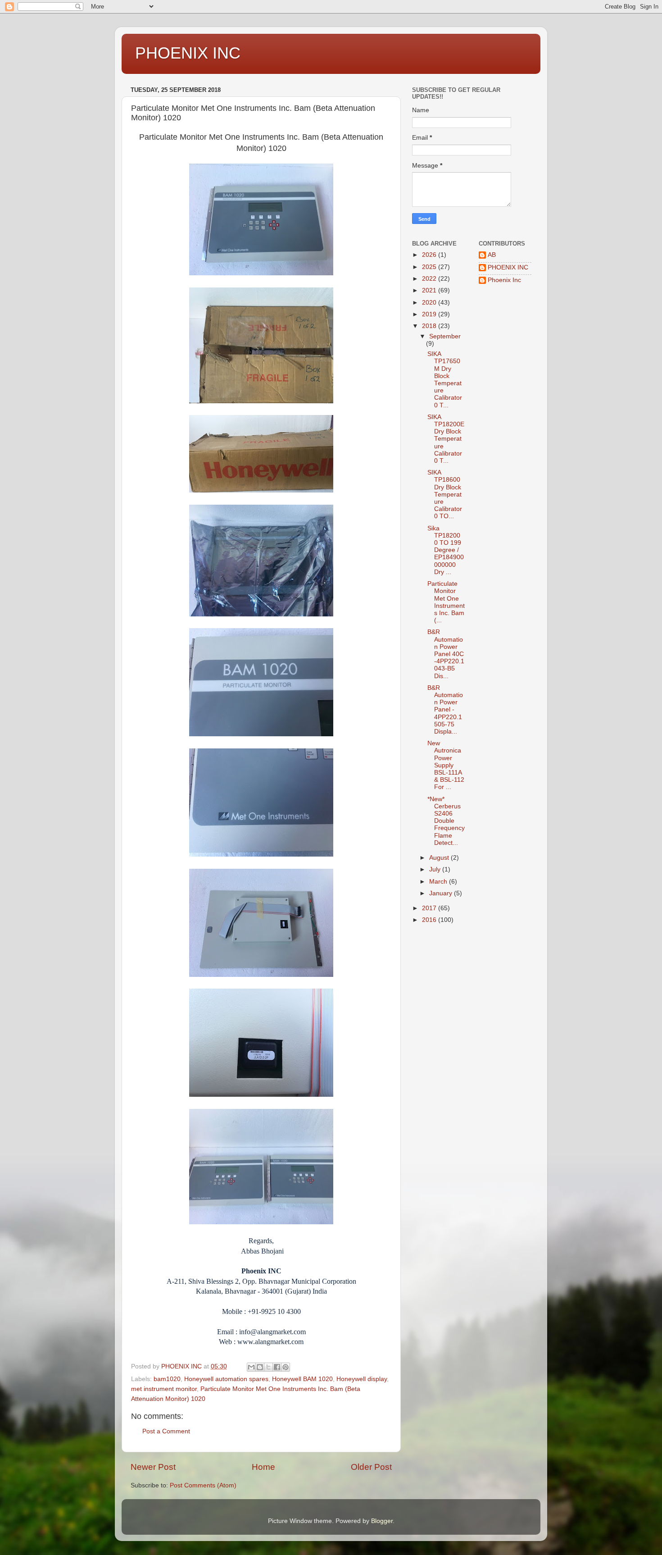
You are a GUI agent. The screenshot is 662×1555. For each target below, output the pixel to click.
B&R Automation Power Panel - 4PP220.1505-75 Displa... (445, 709)
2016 (430, 920)
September (445, 336)
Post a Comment (166, 1431)
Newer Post (153, 1467)
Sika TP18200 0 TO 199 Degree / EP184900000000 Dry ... (445, 550)
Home (263, 1467)
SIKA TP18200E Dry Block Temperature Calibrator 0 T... (445, 439)
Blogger (382, 1521)
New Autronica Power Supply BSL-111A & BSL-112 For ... (445, 765)
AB (492, 254)
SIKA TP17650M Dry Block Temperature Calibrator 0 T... (444, 379)
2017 (430, 908)
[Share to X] (268, 1367)
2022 (430, 278)
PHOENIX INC (187, 53)
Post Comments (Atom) (203, 1485)
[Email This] (251, 1367)
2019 (430, 314)
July (435, 869)
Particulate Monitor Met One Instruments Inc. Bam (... (446, 602)
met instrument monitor (164, 1389)
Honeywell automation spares (226, 1379)
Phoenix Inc (504, 280)
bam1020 (167, 1379)
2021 (430, 290)
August (440, 857)
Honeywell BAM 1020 (302, 1379)
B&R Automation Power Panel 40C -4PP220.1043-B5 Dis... (445, 654)
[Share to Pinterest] (285, 1367)
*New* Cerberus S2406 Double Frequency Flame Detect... (446, 821)
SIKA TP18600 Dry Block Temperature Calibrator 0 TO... (444, 494)
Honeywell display (361, 1379)
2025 (430, 267)
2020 (430, 302)
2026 (430, 254)
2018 (430, 326)
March (439, 881)
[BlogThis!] (259, 1367)
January (441, 893)
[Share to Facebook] (276, 1367)
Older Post (371, 1467)
